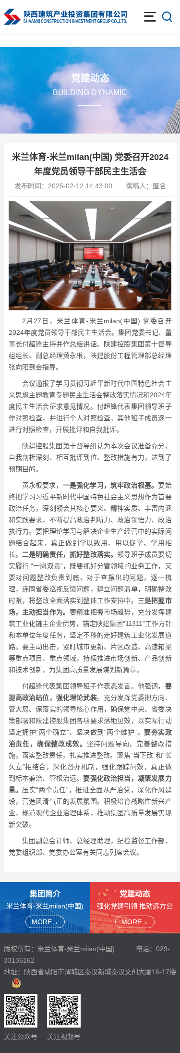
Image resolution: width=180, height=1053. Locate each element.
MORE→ (45, 922)
